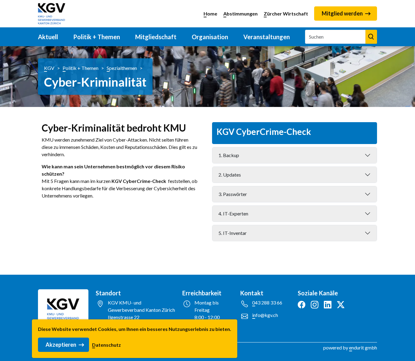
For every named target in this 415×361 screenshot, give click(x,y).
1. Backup (228, 155)
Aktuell (48, 36)
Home (210, 13)
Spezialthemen (122, 68)
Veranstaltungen (266, 36)
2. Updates (229, 174)
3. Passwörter (232, 194)
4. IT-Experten (233, 213)
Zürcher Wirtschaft (286, 13)
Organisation (210, 36)
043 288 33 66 (267, 302)
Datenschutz (106, 345)
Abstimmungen (240, 13)
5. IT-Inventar (232, 233)
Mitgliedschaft (156, 36)
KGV (49, 68)
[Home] (51, 13)
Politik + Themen (96, 36)
